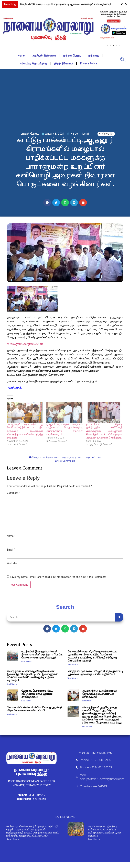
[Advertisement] (65, 104)
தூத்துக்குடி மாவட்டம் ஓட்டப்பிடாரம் (82, 456)
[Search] (119, 617)
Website (12, 563)
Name (11, 536)
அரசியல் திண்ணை (44, 55)
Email (11, 549)
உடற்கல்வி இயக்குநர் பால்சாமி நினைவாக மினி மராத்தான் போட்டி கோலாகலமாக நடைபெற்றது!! (41, 654)
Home (21, 55)
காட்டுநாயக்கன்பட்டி (52, 456)
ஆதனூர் (36, 456)
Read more (12, 839)
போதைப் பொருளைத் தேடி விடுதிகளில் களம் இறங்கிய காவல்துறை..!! (56, 4)
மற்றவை (93, 55)
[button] (126, 4)
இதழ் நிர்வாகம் (63, 63)
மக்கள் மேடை (72, 55)
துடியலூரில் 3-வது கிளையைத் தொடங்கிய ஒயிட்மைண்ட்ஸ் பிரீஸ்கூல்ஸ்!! (99, 694)
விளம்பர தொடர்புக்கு (33, 63)
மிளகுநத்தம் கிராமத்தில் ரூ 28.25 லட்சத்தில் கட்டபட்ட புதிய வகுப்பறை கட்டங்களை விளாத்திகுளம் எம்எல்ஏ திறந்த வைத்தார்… (25, 431)
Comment (13, 492)
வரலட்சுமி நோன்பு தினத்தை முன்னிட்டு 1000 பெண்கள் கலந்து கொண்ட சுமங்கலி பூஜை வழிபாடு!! (104, 831)
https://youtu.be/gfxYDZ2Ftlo (25, 344)
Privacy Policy (88, 63)
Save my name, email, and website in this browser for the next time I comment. (58, 577)
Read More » (26, 661)
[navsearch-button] (123, 59)
